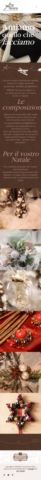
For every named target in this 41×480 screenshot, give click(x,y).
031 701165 (20, 471)
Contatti (31, 469)
